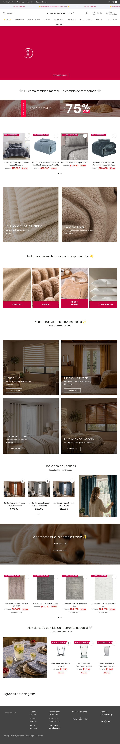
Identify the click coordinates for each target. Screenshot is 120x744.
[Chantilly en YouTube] (116, 2)
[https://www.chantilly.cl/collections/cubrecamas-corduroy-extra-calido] (30, 214)
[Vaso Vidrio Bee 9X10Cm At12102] (60, 650)
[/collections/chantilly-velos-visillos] (98, 496)
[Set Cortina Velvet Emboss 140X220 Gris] (63, 489)
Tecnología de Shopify (34, 736)
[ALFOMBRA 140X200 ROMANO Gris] (74, 587)
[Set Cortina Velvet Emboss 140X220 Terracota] (14, 489)
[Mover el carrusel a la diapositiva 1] (58, 173)
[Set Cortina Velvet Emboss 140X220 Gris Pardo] (39, 489)
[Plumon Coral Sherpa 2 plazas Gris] (74, 146)
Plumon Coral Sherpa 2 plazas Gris (74, 162)
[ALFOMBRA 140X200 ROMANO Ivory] (103, 587)
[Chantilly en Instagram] (113, 2)
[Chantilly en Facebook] (109, 2)
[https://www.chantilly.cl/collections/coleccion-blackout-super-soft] (31, 426)
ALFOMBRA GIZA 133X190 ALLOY (45, 603)
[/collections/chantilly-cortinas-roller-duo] (31, 367)
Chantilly (20, 736)
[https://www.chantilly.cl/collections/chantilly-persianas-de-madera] (89, 426)
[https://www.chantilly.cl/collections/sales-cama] (60, 108)
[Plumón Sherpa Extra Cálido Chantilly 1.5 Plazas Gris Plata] (103, 146)
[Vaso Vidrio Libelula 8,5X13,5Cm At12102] (106, 650)
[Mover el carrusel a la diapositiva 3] (61, 173)
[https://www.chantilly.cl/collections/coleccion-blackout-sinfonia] (89, 367)
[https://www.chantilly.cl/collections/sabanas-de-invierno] (89, 214)
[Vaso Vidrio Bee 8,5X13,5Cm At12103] (83, 650)
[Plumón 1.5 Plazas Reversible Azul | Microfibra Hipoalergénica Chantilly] (45, 146)
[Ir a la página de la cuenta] (87, 13)
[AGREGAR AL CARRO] (27, 136)
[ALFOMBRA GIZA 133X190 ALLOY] (45, 587)
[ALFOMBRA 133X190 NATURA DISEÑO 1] (16, 587)
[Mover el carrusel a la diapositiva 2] (39, 514)
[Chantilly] (60, 13)
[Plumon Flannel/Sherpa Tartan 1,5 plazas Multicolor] (16, 146)
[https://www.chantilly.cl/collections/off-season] (60, 53)
